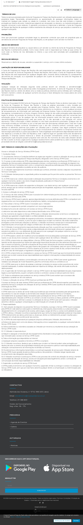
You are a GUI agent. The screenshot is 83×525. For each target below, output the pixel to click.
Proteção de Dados (25, 517)
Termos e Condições (63, 498)
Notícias (14, 445)
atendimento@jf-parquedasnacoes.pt (36, 2)
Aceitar (76, 520)
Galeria (14, 427)
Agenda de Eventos (19, 422)
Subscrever (41, 490)
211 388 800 (9, 2)
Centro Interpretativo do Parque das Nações (21, 6)
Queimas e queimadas (51, 6)
